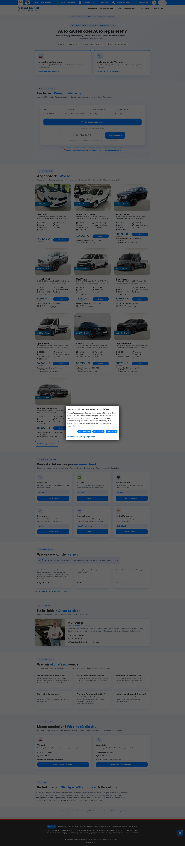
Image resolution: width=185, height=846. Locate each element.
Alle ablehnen (98, 432)
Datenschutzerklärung (76, 436)
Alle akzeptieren (84, 432)
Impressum (91, 436)
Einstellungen (111, 432)
